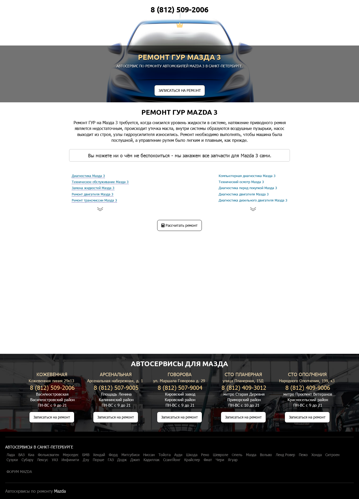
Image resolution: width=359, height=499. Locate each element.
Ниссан (149, 455)
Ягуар (233, 460)
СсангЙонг (172, 460)
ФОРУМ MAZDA (19, 471)
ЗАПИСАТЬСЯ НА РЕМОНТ (179, 90)
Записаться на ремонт (51, 417)
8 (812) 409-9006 (307, 387)
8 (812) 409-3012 (244, 387)
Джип (135, 460)
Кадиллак (151, 460)
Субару (27, 460)
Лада (11, 455)
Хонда (316, 455)
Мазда (251, 455)
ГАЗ (111, 460)
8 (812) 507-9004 (180, 387)
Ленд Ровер (285, 455)
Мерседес (71, 455)
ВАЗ (21, 455)
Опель (237, 455)
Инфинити (70, 460)
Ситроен (332, 455)
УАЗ (55, 460)
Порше (98, 460)
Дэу (86, 460)
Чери (220, 460)
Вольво (266, 455)
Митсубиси (130, 455)
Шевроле (220, 455)
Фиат (208, 460)
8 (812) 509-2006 (179, 9)
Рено (205, 455)
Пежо (303, 455)
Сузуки (12, 460)
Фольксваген (48, 455)
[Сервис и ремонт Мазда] (179, 25)
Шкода (191, 455)
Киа (31, 455)
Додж (122, 460)
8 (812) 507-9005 (116, 387)
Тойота (164, 455)
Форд (113, 455)
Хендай (99, 455)
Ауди (178, 455)
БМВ (85, 455)
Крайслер (192, 460)
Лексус (42, 460)
